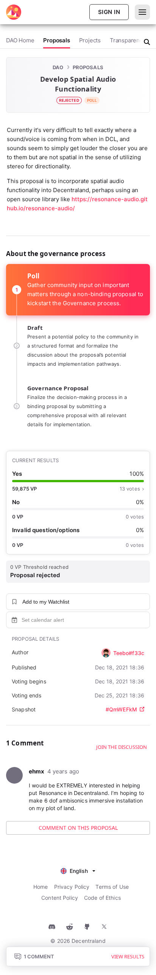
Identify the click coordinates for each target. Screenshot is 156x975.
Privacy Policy (72, 886)
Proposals (88, 67)
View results (127, 956)
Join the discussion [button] (121, 747)
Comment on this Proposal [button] (78, 827)
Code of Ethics (102, 897)
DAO (58, 67)
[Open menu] (142, 12)
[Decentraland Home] (13, 12)
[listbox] (78, 870)
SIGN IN (109, 12)
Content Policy (59, 897)
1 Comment (39, 956)
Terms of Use (112, 886)
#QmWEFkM (121, 709)
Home (40, 886)
